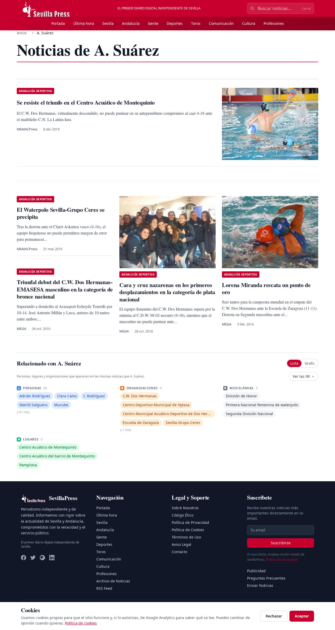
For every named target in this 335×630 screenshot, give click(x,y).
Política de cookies (81, 623)
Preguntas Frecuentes (266, 578)
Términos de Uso (186, 537)
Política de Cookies (188, 529)
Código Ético (182, 515)
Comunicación (221, 23)
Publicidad (256, 570)
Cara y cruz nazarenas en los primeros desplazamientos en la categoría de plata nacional (167, 291)
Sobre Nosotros (185, 507)
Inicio (21, 32)
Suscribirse (281, 542)
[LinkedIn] (51, 557)
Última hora (83, 23)
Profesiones (274, 23)
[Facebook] (23, 557)
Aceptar (302, 616)
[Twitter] (33, 557)
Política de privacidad (281, 559)
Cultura (248, 23)
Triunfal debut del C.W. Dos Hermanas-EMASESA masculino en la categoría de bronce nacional (65, 289)
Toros (195, 23)
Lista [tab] (294, 363)
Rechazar (274, 616)
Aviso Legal (181, 544)
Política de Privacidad (190, 522)
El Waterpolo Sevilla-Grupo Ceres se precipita (60, 213)
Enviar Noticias (260, 585)
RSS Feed (104, 588)
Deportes (175, 23)
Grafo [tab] (309, 363)
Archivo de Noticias (113, 581)
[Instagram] (42, 557)
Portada (58, 23)
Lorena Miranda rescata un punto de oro (266, 288)
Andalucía (130, 23)
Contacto (179, 551)
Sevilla (108, 23)
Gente (153, 23)
